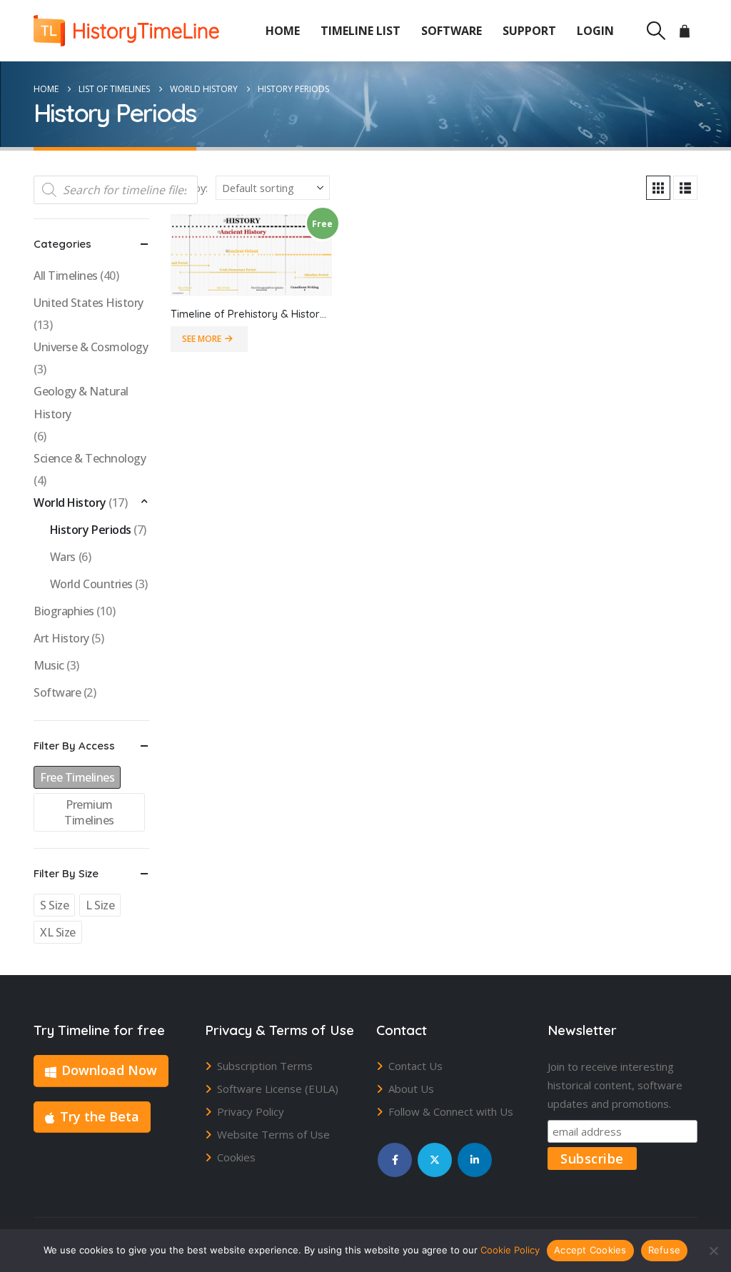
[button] (656, 30)
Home (283, 31)
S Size (54, 905)
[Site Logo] (126, 30)
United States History (88, 303)
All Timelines (66, 275)
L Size (100, 905)
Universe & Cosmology (91, 347)
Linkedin (475, 1160)
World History (70, 502)
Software (451, 31)
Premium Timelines (89, 812)
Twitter (435, 1160)
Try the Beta (99, 1116)
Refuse (664, 1250)
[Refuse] (713, 1250)
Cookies (236, 1157)
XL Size (58, 932)
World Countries (91, 584)
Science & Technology (90, 458)
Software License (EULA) (277, 1088)
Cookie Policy (510, 1250)
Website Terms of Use (273, 1134)
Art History (61, 638)
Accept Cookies (590, 1250)
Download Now (109, 1070)
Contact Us (415, 1066)
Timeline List (360, 31)
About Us (411, 1088)
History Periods (90, 529)
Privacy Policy (250, 1111)
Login (595, 31)
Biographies (64, 611)
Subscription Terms (265, 1066)
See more (201, 339)
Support (529, 31)
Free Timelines (77, 777)
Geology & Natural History (81, 402)
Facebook (395, 1160)
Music (49, 665)
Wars (63, 557)
